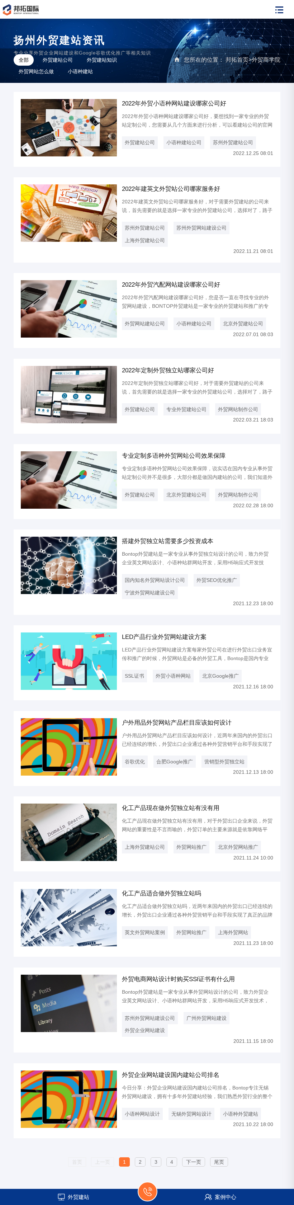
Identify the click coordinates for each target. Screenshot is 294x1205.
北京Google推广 (220, 676)
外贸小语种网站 (173, 676)
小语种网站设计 (142, 1114)
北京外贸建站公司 (243, 323)
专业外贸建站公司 (186, 409)
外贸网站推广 (191, 847)
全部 (24, 60)
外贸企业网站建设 (145, 1030)
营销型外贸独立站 (224, 761)
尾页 (219, 1162)
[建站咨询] (147, 1195)
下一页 (193, 1162)
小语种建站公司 (183, 142)
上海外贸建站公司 (145, 240)
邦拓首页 (237, 60)
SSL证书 (134, 676)
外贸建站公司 (58, 60)
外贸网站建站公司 (145, 323)
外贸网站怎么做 (36, 71)
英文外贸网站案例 (145, 932)
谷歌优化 (135, 761)
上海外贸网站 (233, 932)
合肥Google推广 (174, 761)
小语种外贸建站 (240, 1114)
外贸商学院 (266, 60)
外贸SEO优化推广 (216, 580)
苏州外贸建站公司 (233, 142)
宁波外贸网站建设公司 (150, 593)
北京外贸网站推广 (238, 847)
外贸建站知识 (102, 60)
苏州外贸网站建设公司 (201, 228)
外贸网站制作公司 (238, 409)
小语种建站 (80, 71)
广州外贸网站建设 (206, 1018)
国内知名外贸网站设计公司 (155, 580)
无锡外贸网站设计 (191, 1114)
